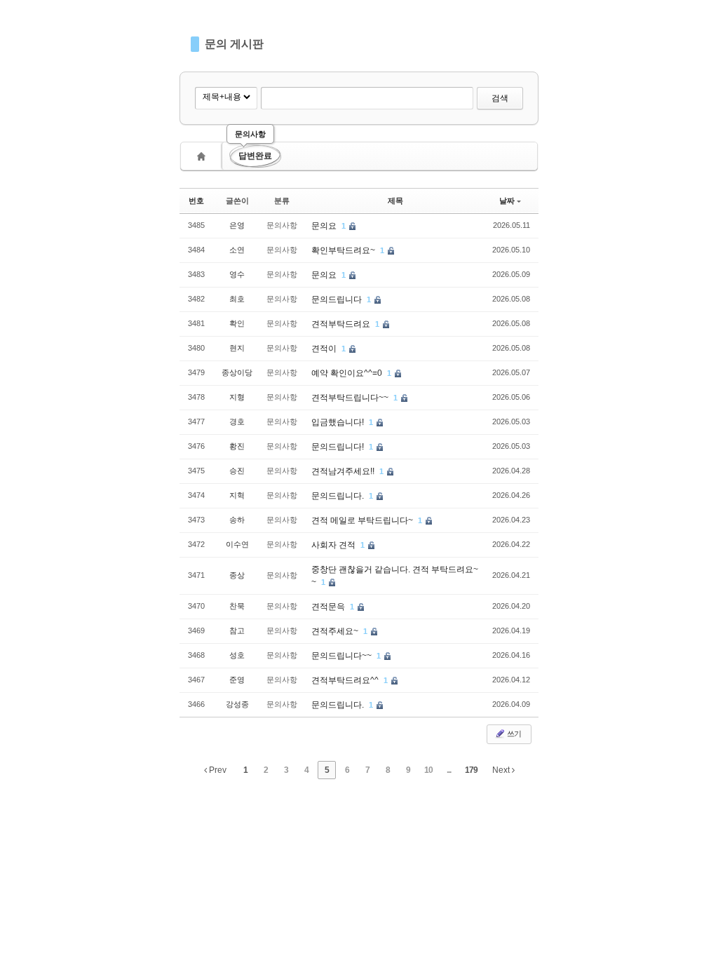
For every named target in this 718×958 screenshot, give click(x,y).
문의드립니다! (338, 447)
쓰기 (513, 733)
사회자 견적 (334, 545)
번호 (196, 200)
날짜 (507, 200)
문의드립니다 (337, 299)
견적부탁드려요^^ (346, 680)
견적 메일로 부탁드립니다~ (363, 520)
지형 (237, 397)
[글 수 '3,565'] (203, 156)
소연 (237, 249)
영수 (237, 274)
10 (428, 770)
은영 (237, 225)
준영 (237, 679)
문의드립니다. (338, 496)
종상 (237, 575)
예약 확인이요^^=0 (347, 373)
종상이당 (237, 372)
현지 (237, 348)
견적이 (325, 348)
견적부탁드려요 (341, 324)
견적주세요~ (335, 631)
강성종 (237, 704)
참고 (237, 630)
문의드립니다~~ (342, 656)
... (449, 770)
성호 (237, 655)
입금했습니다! (338, 422)
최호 (237, 299)
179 (471, 770)
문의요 (325, 226)
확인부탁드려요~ (344, 250)
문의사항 (250, 134)
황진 (237, 446)
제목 (395, 200)
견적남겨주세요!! (344, 471)
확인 (237, 323)
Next (502, 770)
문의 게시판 (234, 44)
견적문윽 (329, 607)
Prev (216, 770)
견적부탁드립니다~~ (351, 398)
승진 (237, 470)
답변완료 (255, 156)
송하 (237, 519)
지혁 (237, 495)
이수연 (237, 544)
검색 (500, 98)
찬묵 (237, 606)
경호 (237, 421)
